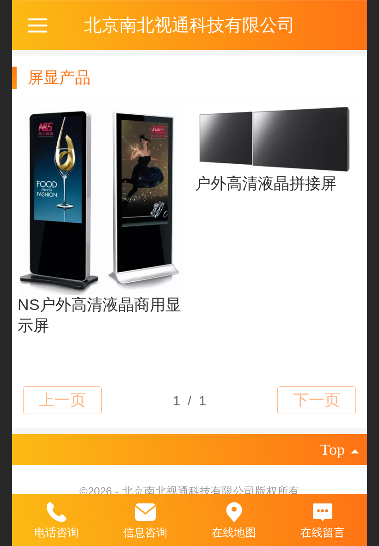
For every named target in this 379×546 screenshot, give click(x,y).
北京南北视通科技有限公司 (189, 25)
